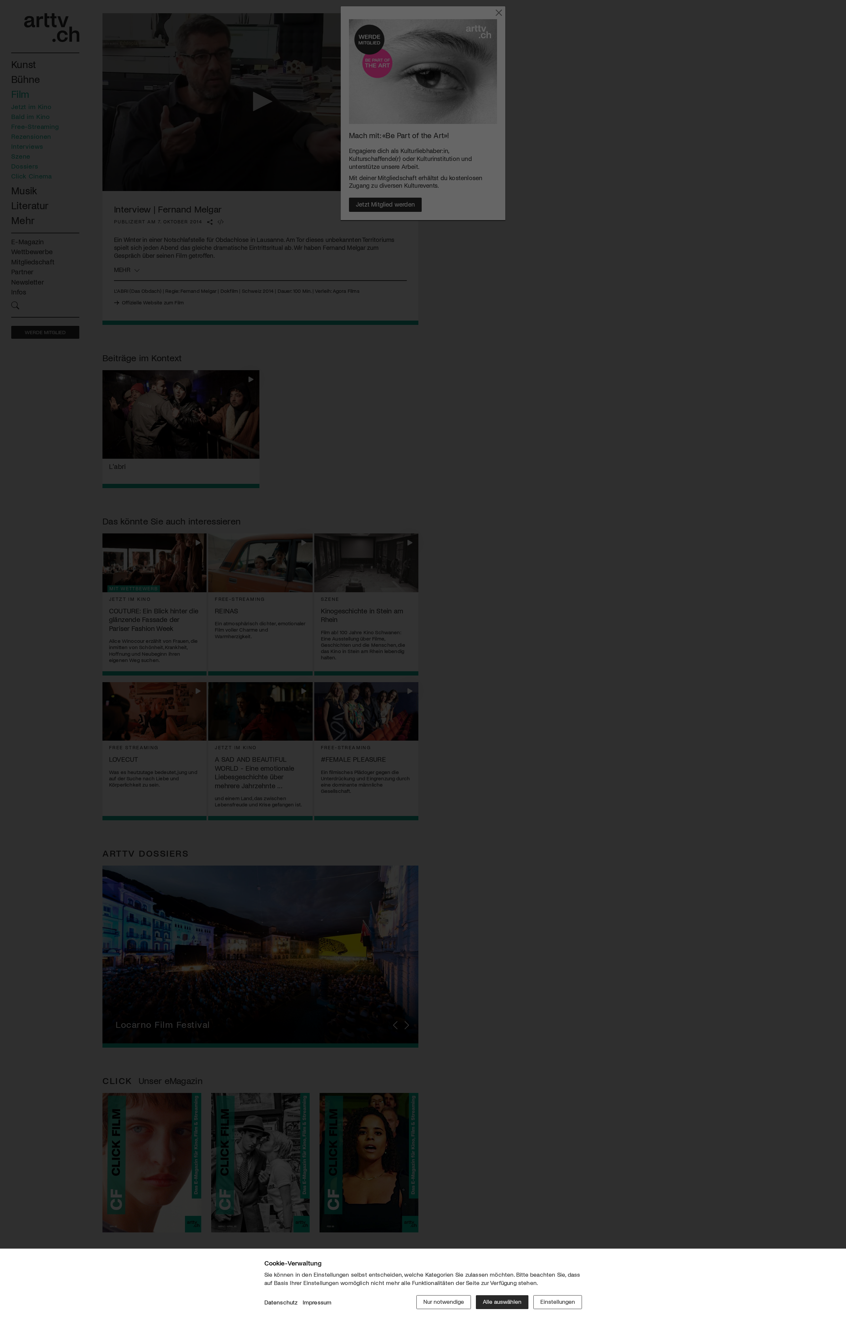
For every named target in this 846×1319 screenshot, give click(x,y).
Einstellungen (557, 1301)
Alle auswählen (502, 1301)
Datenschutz (281, 1302)
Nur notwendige (443, 1301)
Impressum (317, 1302)
